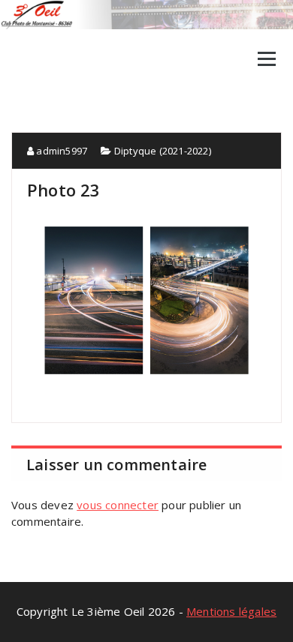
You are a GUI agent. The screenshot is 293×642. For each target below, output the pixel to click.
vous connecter (118, 504)
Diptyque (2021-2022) (162, 151)
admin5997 (60, 151)
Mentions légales (231, 611)
